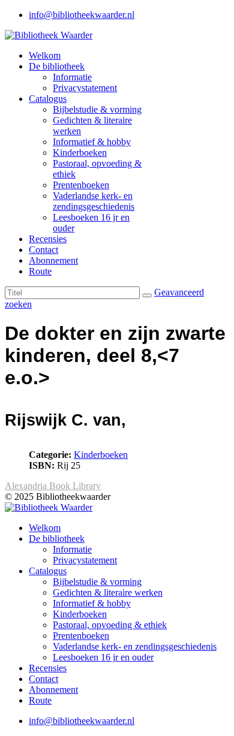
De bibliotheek (57, 66)
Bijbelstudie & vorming (97, 109)
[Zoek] (147, 295)
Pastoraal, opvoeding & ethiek (110, 625)
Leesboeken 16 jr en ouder (103, 657)
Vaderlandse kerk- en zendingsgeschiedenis (93, 201)
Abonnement (53, 260)
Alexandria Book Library (53, 486)
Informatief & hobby (92, 142)
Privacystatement (85, 88)
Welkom (45, 55)
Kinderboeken (80, 152)
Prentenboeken (81, 185)
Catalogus (48, 98)
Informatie (72, 77)
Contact (43, 250)
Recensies (48, 239)
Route (40, 271)
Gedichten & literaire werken (108, 592)
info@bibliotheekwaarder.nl (81, 15)
